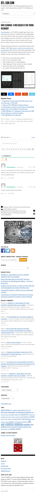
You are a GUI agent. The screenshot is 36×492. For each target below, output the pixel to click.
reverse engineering (22, 422)
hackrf (23, 414)
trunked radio (11, 123)
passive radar (10, 419)
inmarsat (3, 417)
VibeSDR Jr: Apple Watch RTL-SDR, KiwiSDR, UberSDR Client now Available (15, 276)
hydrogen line (32, 414)
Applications (19, 119)
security (14, 427)
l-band (21, 417)
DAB (32, 412)
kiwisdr (13, 417)
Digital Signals (26, 119)
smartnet (31, 121)
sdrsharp (9, 427)
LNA (29, 417)
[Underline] (7, 149)
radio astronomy (26, 419)
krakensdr (17, 417)
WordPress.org (5, 471)
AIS (11, 410)
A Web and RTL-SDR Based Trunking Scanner (15, 105)
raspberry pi (12, 422)
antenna (26, 410)
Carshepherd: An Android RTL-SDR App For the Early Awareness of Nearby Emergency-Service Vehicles (17, 296)
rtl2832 (21, 121)
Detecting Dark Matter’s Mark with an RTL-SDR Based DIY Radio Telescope (16, 353)
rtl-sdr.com (7, 3)
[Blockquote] (16, 149)
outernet (3, 419)
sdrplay (3, 426)
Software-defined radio (24, 427)
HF (27, 414)
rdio (15, 121)
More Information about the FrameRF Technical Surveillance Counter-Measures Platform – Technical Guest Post (17, 281)
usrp (9, 429)
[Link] (20, 149)
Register (3, 461)
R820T (19, 419)
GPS (19, 414)
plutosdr (16, 419)
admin (7, 119)
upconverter (4, 429)
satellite (27, 424)
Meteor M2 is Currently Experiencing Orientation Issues (16, 208)
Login (33, 137)
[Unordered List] (14, 149)
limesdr (26, 417)
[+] (25, 149)
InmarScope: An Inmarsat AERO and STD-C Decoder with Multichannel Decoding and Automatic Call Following (18, 364)
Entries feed (4, 466)
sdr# (32, 424)
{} (22, 149)
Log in (3, 463)
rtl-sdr (17, 121)
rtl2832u (26, 121)
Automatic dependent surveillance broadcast (16, 412)
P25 (12, 121)
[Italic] (5, 149)
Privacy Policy (4, 491)
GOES (16, 415)
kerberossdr (8, 417)
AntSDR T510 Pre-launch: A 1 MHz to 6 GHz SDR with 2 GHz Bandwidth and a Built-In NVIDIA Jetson (17, 287)
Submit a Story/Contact (14, 342)
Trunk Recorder (5, 32)
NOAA (32, 417)
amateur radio (16, 410)
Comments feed (6, 468)
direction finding (4, 414)
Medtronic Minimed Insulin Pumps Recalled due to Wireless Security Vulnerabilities (13, 212)
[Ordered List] (11, 149)
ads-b (3, 410)
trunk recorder (4, 123)
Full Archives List (6, 404)
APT (29, 410)
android (22, 410)
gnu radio (11, 415)
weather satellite (15, 429)
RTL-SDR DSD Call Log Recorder (11, 115)
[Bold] (3, 149)
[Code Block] (18, 149)
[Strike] (9, 149)
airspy (7, 410)
